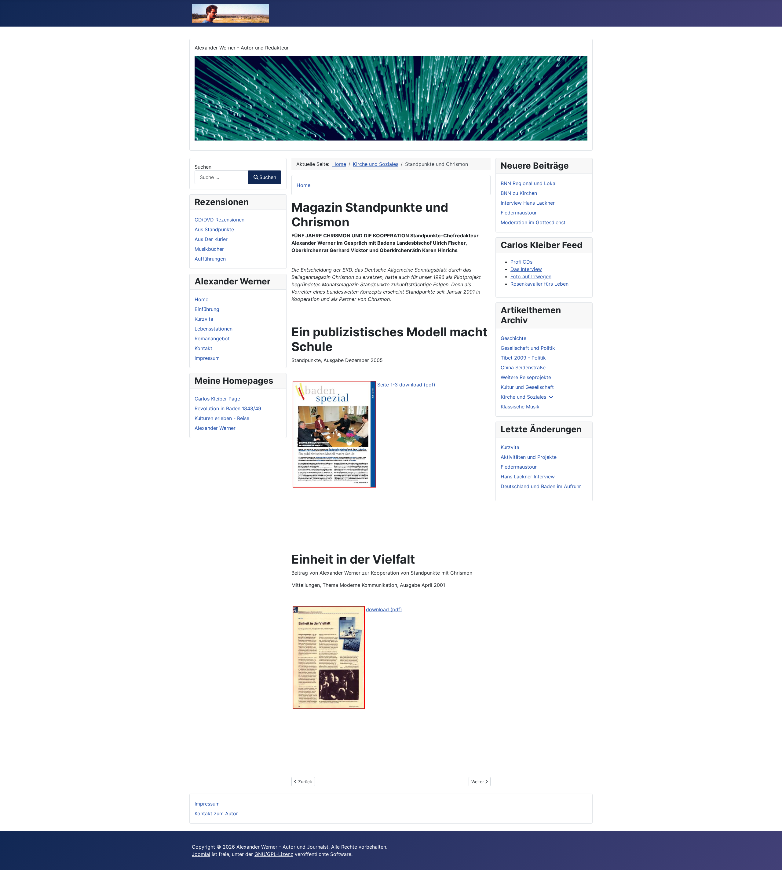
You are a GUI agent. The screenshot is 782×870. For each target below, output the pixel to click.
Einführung (207, 309)
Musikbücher (209, 249)
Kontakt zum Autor (216, 813)
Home (201, 299)
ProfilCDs (521, 262)
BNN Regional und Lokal (529, 183)
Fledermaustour (519, 213)
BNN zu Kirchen (519, 193)
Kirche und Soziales (523, 397)
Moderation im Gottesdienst (533, 222)
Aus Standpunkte (214, 229)
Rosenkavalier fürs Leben (539, 284)
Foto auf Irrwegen (530, 276)
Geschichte (513, 338)
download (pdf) (384, 609)
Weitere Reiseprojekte (526, 377)
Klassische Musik (520, 407)
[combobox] (222, 177)
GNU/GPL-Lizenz (273, 854)
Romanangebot (212, 338)
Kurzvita (204, 319)
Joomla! (201, 854)
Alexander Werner (215, 428)
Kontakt (203, 348)
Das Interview (526, 269)
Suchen (203, 167)
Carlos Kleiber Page (217, 399)
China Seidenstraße (523, 367)
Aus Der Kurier (211, 239)
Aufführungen (210, 259)
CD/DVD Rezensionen (219, 220)
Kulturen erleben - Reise (222, 418)
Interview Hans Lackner (528, 203)
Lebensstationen (213, 329)
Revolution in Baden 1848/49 (228, 408)
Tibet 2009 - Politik (523, 358)
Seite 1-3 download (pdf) (406, 385)
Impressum (207, 358)
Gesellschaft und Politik (528, 348)
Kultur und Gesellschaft (527, 387)
